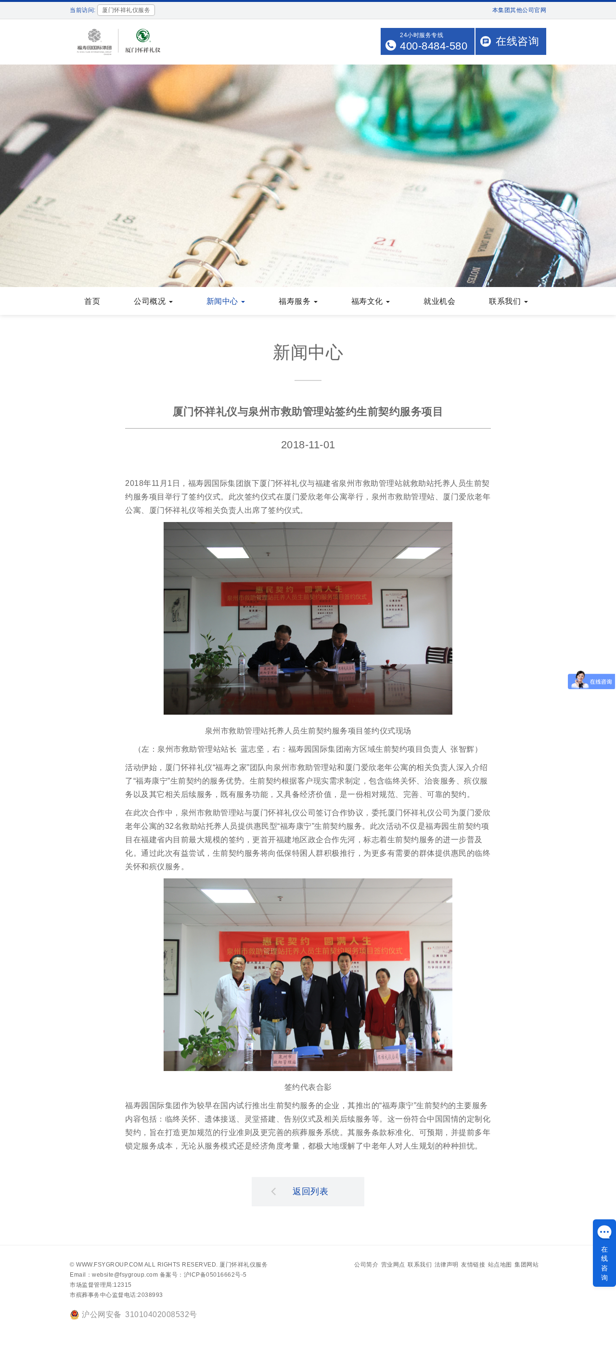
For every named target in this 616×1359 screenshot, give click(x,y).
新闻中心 (223, 301)
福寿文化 (368, 301)
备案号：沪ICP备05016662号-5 (203, 1274)
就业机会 (439, 301)
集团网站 (526, 1264)
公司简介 (366, 1264)
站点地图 (500, 1264)
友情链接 (473, 1264)
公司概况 (151, 301)
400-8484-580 (433, 46)
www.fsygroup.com (109, 1264)
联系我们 (506, 301)
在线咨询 (517, 41)
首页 (92, 301)
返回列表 (310, 1191)
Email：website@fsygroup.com (114, 1274)
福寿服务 (296, 301)
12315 (123, 1284)
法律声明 (447, 1264)
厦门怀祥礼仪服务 (243, 1264)
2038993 (150, 1295)
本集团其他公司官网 (519, 10)
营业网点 (393, 1264)
